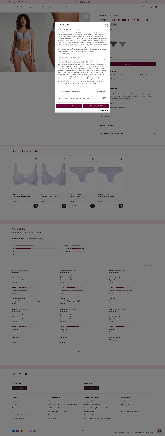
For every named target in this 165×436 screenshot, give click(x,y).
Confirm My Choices (96, 106)
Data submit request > (64, 53)
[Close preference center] (107, 24)
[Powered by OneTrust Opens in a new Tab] (102, 111)
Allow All (69, 106)
